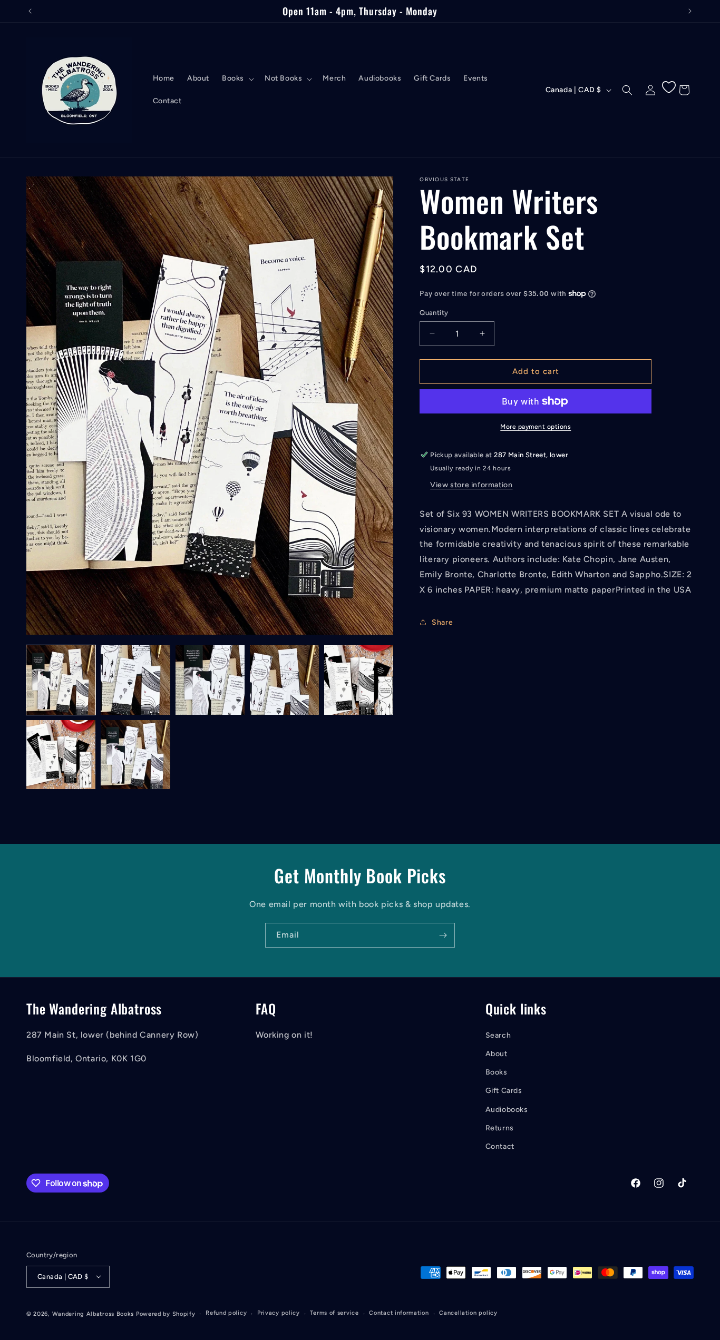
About (496, 1053)
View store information (471, 484)
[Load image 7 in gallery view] (135, 754)
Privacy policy (278, 1312)
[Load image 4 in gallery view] (284, 679)
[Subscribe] (442, 935)
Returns (499, 1127)
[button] (237, 78)
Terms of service (334, 1312)
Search (498, 1035)
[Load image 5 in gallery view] (358, 679)
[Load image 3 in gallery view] (210, 679)
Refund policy (226, 1312)
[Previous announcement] (30, 11)
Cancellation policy (468, 1312)
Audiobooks (506, 1109)
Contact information (399, 1312)
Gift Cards (503, 1090)
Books (496, 1072)
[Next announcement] (690, 11)
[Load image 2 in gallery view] (135, 679)
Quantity (434, 313)
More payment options (535, 426)
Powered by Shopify (166, 1313)
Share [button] (442, 622)
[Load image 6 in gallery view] (60, 754)
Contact (499, 1146)
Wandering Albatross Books (93, 1313)
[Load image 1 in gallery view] (60, 679)
